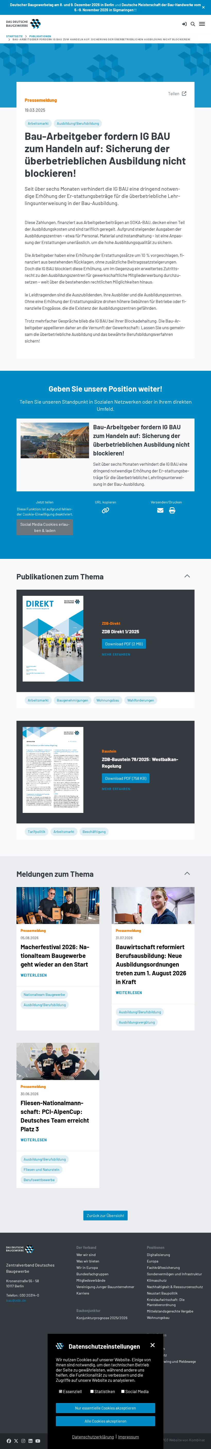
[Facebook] (8, 1440)
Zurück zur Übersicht (105, 1215)
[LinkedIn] (30, 1440)
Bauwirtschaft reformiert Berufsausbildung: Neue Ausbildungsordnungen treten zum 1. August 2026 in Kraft (151, 964)
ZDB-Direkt (111, 623)
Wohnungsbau (107, 700)
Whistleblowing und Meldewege (171, 1361)
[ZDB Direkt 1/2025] (53, 639)
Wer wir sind (86, 1254)
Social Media (137, 1391)
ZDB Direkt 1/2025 (120, 631)
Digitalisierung (158, 1254)
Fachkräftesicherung (163, 1267)
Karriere (82, 1293)
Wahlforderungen (140, 700)
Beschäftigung (94, 831)
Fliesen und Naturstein (41, 1169)
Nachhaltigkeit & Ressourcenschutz (175, 1287)
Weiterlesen (34, 975)
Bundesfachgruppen (92, 1274)
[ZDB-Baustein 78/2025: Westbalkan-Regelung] (53, 770)
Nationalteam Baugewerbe (44, 994)
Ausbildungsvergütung (137, 1022)
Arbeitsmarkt (38, 123)
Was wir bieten (87, 1261)
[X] (16, 1440)
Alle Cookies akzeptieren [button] (105, 1421)
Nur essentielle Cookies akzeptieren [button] (105, 1408)
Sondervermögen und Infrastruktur (174, 1274)
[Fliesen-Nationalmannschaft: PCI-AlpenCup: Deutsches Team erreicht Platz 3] (57, 1060)
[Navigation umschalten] (202, 24)
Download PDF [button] (124, 643)
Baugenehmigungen (72, 700)
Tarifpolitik (36, 831)
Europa (152, 1261)
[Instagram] (23, 1440)
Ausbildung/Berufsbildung (78, 123)
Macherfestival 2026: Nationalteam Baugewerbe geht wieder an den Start (55, 955)
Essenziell (72, 1391)
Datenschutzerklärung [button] (93, 1436)
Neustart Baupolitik (162, 1293)
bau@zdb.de (16, 1300)
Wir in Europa (87, 1267)
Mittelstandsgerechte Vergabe (170, 1311)
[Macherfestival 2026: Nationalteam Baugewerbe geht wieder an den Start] (57, 904)
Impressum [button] (128, 1436)
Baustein (109, 751)
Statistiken (104, 1391)
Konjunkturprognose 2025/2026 (101, 1318)
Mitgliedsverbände (90, 1280)
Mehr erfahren (116, 654)
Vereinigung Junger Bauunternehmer (105, 1287)
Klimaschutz (156, 1280)
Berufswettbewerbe (39, 1180)
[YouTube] (37, 1440)
